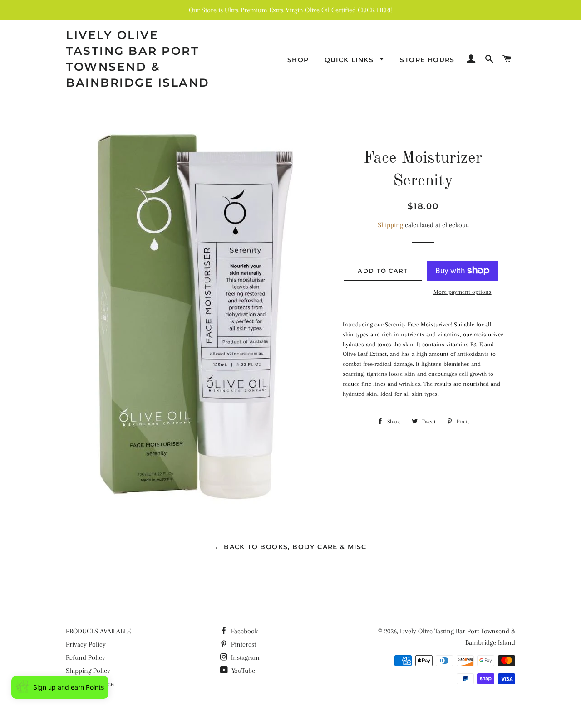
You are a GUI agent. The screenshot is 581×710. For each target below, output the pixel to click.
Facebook (243, 631)
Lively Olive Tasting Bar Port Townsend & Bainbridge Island (138, 58)
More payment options (462, 291)
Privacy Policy (86, 644)
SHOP (298, 60)
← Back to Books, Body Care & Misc (290, 547)
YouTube (242, 670)
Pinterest (242, 644)
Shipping (390, 225)
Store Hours (427, 60)
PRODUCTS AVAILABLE (98, 631)
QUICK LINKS (350, 60)
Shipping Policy (88, 670)
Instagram (244, 657)
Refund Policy (85, 657)
